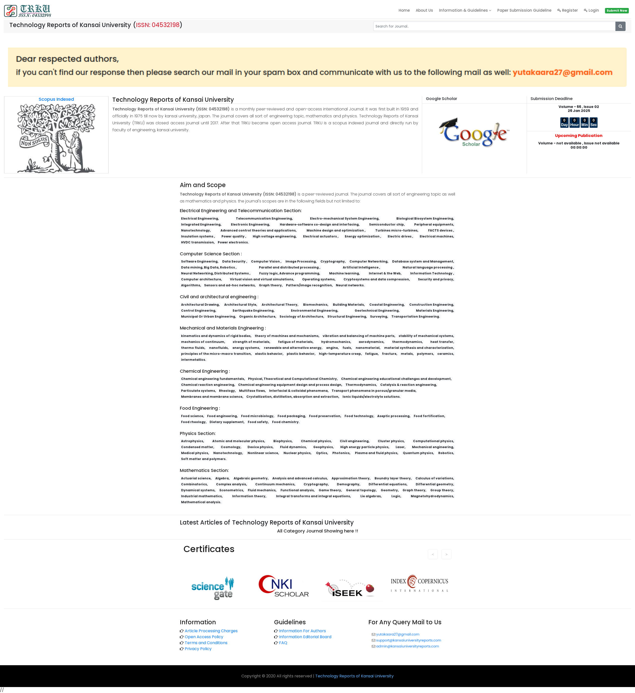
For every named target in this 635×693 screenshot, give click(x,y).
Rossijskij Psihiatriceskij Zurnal (288, 571)
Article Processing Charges (211, 631)
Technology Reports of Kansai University (354, 676)
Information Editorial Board (305, 637)
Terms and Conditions (206, 643)
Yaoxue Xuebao (198, 571)
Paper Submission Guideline (524, 10)
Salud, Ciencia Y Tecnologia (343, 571)
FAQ (283, 643)
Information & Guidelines (464, 10)
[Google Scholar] (474, 132)
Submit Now (617, 10)
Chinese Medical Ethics (236, 571)
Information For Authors (302, 631)
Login (593, 10)
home (404, 10)
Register (569, 10)
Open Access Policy (204, 637)
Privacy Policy (198, 649)
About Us (424, 10)
